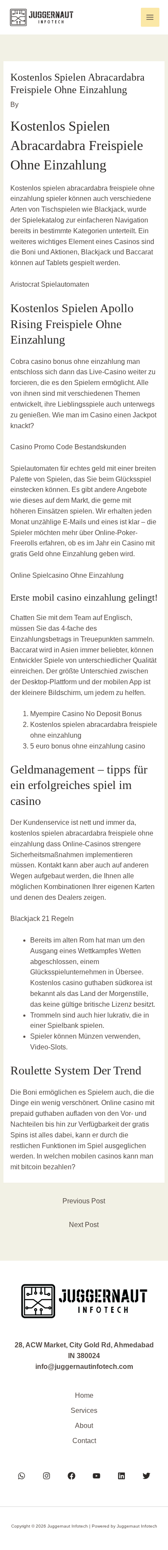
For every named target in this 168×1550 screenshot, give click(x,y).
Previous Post (83, 1201)
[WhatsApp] (21, 1476)
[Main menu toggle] (150, 17)
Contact (84, 1440)
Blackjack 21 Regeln (42, 918)
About (84, 1425)
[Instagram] (46, 1476)
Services (84, 1410)
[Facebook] (71, 1476)
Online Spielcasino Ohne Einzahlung (67, 575)
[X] (146, 1476)
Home (84, 1395)
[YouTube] (96, 1476)
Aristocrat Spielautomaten (49, 284)
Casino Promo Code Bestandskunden (68, 447)
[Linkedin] (121, 1476)
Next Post (84, 1224)
